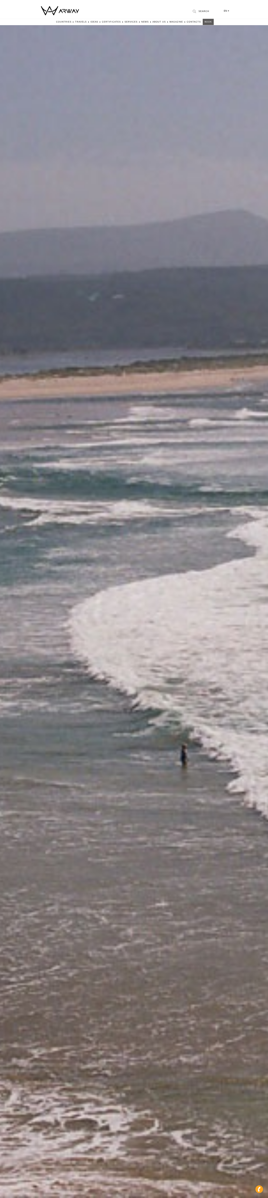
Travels (81, 22)
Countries (63, 22)
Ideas (94, 22)
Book (208, 22)
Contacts (194, 22)
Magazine (176, 22)
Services (131, 22)
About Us (159, 22)
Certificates (111, 22)
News (145, 22)
